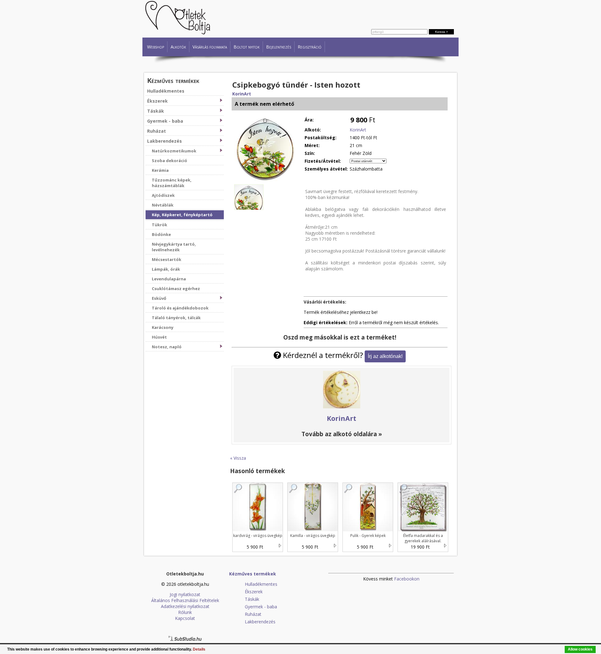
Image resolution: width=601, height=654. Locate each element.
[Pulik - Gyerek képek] (348, 491)
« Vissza (238, 458)
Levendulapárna (169, 279)
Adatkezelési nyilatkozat (185, 606)
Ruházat (156, 131)
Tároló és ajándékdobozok (180, 308)
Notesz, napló (167, 347)
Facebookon (406, 579)
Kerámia (160, 170)
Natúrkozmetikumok (174, 151)
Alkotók (178, 47)
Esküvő (159, 298)
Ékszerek (157, 101)
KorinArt (241, 94)
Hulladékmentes (165, 91)
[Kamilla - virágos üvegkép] (293, 491)
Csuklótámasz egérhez (176, 288)
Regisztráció (309, 47)
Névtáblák (162, 205)
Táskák (155, 111)
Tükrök (159, 224)
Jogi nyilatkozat (185, 594)
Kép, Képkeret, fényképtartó (182, 214)
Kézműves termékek (173, 80)
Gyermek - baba (165, 121)
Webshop (155, 47)
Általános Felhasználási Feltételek (185, 600)
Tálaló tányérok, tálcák (176, 317)
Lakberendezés (164, 141)
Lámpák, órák (166, 269)
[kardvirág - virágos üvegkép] (238, 491)
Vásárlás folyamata (210, 47)
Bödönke (161, 234)
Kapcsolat (185, 618)
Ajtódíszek (163, 195)
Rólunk (185, 612)
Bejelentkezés (278, 47)
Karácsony (162, 327)
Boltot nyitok (246, 47)
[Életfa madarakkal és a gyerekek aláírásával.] (403, 491)
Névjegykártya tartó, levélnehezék (174, 247)
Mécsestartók (166, 259)
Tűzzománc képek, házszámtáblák (172, 182)
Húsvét (159, 337)
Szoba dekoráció (169, 160)
